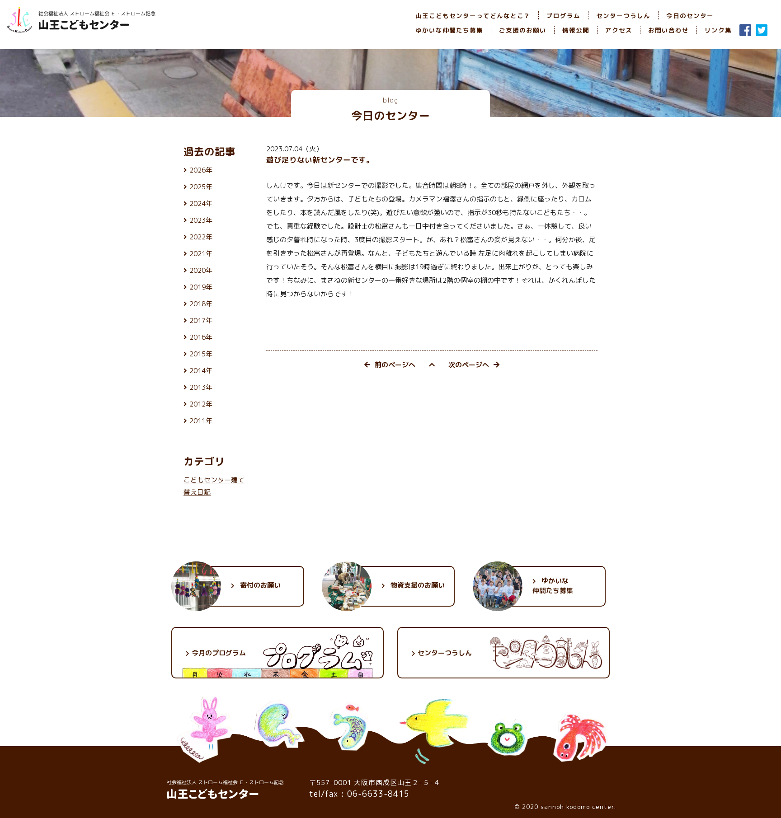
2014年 (200, 370)
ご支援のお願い (522, 30)
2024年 (200, 203)
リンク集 (718, 30)
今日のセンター (690, 15)
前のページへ (395, 364)
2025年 (200, 187)
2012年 (200, 404)
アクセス (618, 30)
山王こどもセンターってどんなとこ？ (473, 15)
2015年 (200, 354)
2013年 (200, 387)
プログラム (563, 15)
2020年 (200, 270)
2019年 (200, 287)
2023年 (200, 220)
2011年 (200, 420)
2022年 (200, 237)
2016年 (200, 337)
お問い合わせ (668, 30)
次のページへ (468, 364)
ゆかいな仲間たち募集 (449, 30)
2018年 (200, 304)
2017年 (200, 320)
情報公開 (575, 30)
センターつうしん (623, 15)
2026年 (200, 170)
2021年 (200, 253)
